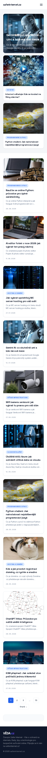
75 (36, 700)
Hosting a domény (15, 293)
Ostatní (10, 90)
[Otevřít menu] (41, 4)
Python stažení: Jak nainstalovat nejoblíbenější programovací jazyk (22, 143)
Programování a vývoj (16, 137)
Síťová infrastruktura (17, 398)
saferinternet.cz (12, 4)
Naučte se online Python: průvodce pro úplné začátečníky (20, 193)
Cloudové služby (14, 452)
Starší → (23, 706)
